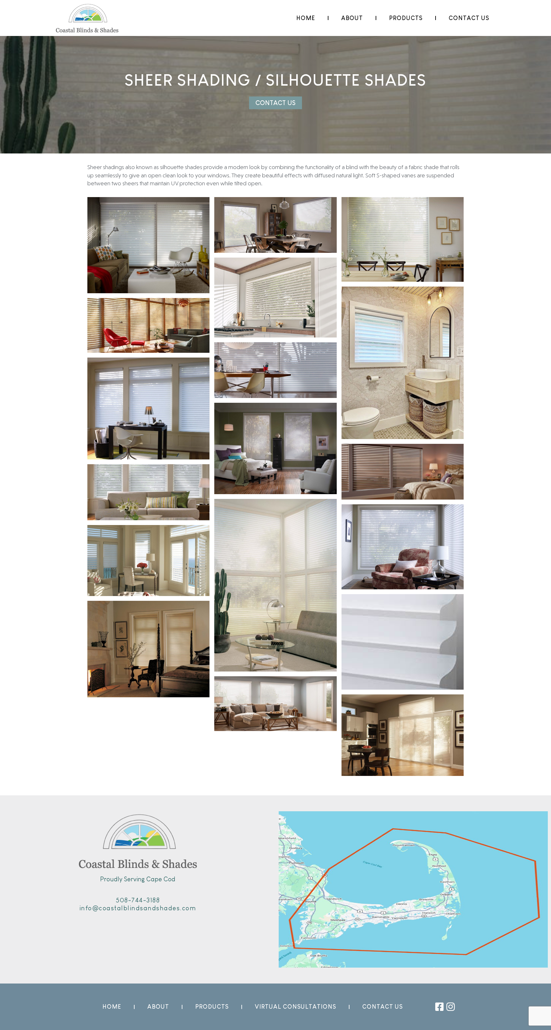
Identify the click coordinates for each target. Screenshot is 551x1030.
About (352, 18)
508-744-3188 (138, 900)
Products (405, 18)
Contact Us (469, 18)
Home (305, 18)
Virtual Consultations (295, 1007)
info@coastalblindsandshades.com (137, 908)
